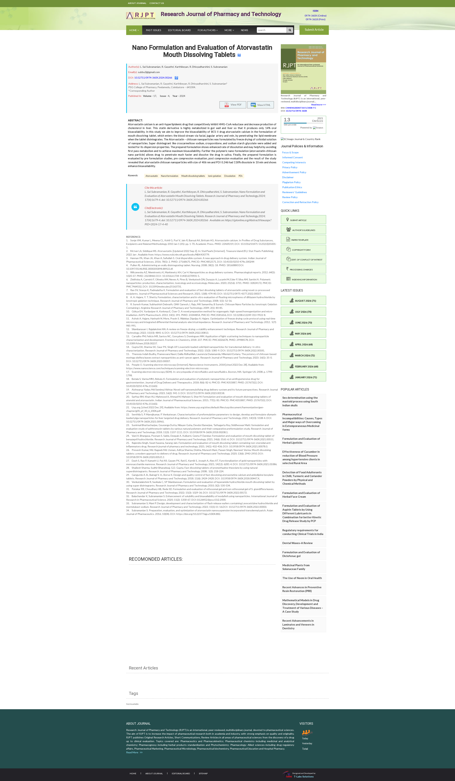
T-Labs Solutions (304, 776)
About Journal (137, 3)
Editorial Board (179, 30)
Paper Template (299, 240)
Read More (133, 752)
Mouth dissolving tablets (193, 176)
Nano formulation (169, 176)
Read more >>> (318, 104)
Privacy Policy (289, 167)
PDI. (241, 176)
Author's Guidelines (303, 230)
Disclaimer (288, 177)
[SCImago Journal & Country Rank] (300, 138)
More (228, 30)
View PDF (235, 104)
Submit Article (314, 29)
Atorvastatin (152, 176)
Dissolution (229, 176)
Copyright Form (301, 250)
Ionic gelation (214, 176)
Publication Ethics (292, 187)
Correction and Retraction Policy (300, 202)
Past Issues (153, 30)
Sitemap (203, 773)
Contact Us (156, 3)
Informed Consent (292, 157)
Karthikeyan (181, 66)
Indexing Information (304, 279)
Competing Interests (294, 162)
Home (133, 30)
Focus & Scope (290, 152)
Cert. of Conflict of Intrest (306, 259)
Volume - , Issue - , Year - (164, 96)
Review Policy (290, 197)
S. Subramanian (219, 66)
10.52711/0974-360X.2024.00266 (153, 77)
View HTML (263, 104)
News (244, 30)
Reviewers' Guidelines (294, 192)
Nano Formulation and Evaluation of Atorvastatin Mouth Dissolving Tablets (202, 51)
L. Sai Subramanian (150, 66)
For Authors (207, 30)
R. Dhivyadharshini (199, 66)
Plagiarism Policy (291, 182)
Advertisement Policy (294, 172)
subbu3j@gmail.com (149, 72)
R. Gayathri (168, 66)
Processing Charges (300, 269)
